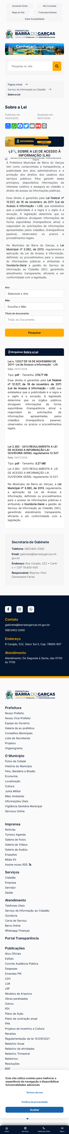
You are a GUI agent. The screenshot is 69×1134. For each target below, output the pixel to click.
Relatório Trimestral (17, 1053)
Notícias (10, 829)
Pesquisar (34, 332)
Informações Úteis (16, 801)
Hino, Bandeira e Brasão (20, 771)
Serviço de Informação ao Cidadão (27, 89)
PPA (7, 1023)
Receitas (10, 1033)
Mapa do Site (18, 12)
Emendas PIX (13, 973)
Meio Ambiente (14, 796)
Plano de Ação (14, 1013)
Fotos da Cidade (15, 761)
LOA (7, 983)
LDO (8, 978)
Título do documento (17, 313)
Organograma (13, 748)
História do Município (18, 766)
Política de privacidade (35, 1101)
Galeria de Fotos (15, 839)
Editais (9, 958)
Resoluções (12, 1063)
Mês (7, 300)
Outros (9, 1003)
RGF (7, 1068)
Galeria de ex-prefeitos (19, 728)
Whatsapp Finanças (17, 930)
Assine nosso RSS (16, 864)
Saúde (9, 892)
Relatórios (11, 1058)
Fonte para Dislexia (48, 12)
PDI (7, 1008)
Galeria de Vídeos (16, 844)
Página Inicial (15, 84)
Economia (11, 776)
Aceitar (34, 1109)
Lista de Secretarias (17, 738)
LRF (7, 988)
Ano (7, 287)
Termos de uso (34, 1092)
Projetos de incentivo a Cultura (24, 1028)
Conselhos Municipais (18, 733)
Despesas (11, 968)
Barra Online (12, 925)
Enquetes (11, 854)
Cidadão (10, 877)
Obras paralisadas (16, 998)
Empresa (10, 882)
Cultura (9, 786)
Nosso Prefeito (14, 713)
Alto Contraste (49, 6)
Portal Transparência (22, 938)
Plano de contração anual (21, 1018)
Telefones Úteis (15, 905)
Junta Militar (13, 791)
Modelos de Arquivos (18, 993)
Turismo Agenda (15, 834)
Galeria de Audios (16, 849)
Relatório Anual (14, 1043)
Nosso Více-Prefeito (18, 718)
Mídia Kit (10, 859)
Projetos (10, 743)
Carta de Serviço (16, 920)
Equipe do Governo (17, 723)
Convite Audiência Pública (21, 963)
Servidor (10, 887)
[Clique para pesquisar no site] (57, 66)
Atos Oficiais (13, 953)
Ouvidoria (11, 915)
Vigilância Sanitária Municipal (23, 806)
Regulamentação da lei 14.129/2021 (27, 1038)
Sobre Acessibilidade (34, 19)
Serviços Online (15, 811)
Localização (12, 781)
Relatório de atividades (19, 1048)
